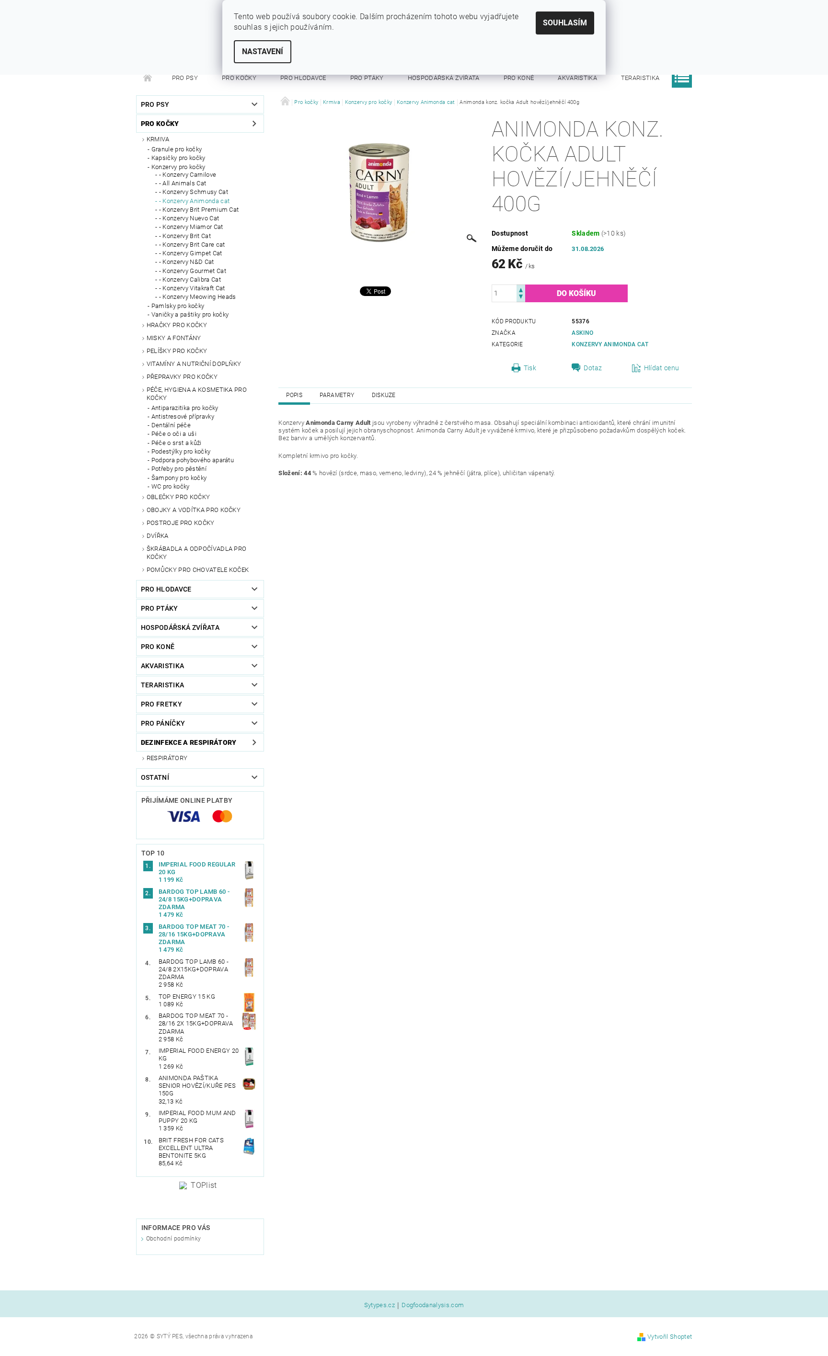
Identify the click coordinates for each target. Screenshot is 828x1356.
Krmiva (158, 139)
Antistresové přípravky (182, 416)
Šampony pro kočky (179, 477)
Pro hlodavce (303, 77)
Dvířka (158, 535)
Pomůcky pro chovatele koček (198, 569)
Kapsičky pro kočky (178, 157)
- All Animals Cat (182, 183)
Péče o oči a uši (173, 433)
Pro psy (185, 77)
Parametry (337, 395)
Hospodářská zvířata (444, 77)
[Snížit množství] (521, 297)
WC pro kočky (170, 486)
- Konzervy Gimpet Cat (190, 253)
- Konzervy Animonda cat (194, 201)
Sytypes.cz (379, 1305)
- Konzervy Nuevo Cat (189, 218)
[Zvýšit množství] (521, 289)
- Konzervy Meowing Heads (197, 296)
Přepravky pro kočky (182, 376)
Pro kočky (239, 77)
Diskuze (384, 395)
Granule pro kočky (176, 149)
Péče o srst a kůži (176, 442)
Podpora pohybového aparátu (192, 460)
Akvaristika (577, 77)
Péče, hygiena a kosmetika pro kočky (197, 393)
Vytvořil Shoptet (669, 1336)
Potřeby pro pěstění (179, 468)
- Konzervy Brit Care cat (192, 244)
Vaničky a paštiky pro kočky (190, 314)
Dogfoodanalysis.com (433, 1305)
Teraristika (640, 77)
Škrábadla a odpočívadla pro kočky (197, 552)
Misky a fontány (174, 338)
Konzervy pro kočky (178, 167)
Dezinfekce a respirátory (189, 742)
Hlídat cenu (661, 368)
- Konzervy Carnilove (187, 174)
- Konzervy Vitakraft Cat (192, 288)
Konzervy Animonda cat (610, 344)
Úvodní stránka (148, 78)
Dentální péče (171, 425)
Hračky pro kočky (177, 325)
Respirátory (167, 758)
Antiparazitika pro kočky (184, 407)
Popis (294, 395)
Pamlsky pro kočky (177, 305)
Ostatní (155, 777)
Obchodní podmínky (173, 1238)
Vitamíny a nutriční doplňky (194, 363)
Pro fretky (161, 704)
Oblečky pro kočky (178, 497)
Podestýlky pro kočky (180, 451)
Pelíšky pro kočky (177, 350)
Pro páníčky (163, 723)
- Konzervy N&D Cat (186, 261)
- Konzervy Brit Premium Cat (199, 209)
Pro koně (519, 77)
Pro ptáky (367, 77)
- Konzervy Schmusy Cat (193, 191)
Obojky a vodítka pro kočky (194, 509)
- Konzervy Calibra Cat (190, 279)
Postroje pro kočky (181, 522)
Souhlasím (565, 22)
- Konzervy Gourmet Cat (192, 270)
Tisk (530, 368)
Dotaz (593, 368)
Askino (582, 333)
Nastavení (262, 51)
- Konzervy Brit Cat (185, 235)
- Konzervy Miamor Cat (191, 226)
